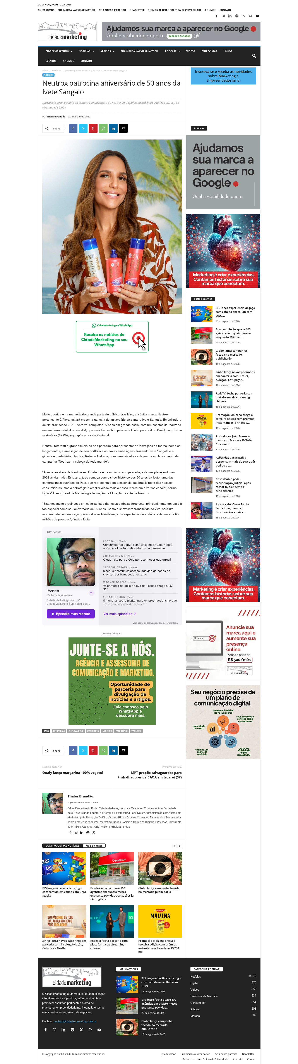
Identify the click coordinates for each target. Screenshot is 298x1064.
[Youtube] (257, 16)
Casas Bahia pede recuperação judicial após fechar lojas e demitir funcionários (233, 485)
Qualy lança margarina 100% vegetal (72, 772)
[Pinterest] (93, 128)
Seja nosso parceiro (112, 10)
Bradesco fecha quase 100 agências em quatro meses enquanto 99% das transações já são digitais (112, 893)
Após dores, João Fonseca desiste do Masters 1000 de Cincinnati (234, 440)
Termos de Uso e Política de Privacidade (174, 10)
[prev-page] (174, 846)
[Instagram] (223, 16)
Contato (225, 10)
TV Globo (136, 731)
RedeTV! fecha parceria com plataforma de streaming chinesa (109, 944)
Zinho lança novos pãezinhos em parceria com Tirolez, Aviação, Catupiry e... (235, 376)
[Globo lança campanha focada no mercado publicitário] (160, 868)
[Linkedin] (230, 16)
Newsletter (137, 10)
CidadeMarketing (57, 51)
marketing (93, 731)
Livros (228, 51)
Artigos (105, 51)
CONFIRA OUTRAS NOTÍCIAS (62, 845)
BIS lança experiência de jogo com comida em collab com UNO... (235, 312)
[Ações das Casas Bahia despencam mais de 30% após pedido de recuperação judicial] (201, 464)
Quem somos (46, 10)
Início (45, 70)
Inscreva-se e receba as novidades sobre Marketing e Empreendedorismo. (223, 76)
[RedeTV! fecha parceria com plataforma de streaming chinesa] (112, 921)
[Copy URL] (143, 128)
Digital (194, 983)
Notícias (84, 51)
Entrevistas (209, 51)
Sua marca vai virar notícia (77, 10)
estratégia (59, 731)
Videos (190, 51)
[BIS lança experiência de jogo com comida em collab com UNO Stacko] (64, 868)
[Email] (123, 128)
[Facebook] (216, 16)
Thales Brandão (56, 116)
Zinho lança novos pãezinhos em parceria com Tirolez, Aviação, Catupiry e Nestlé (64, 944)
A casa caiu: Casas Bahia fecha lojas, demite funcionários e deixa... (232, 508)
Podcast (170, 51)
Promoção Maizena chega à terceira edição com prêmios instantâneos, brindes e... (235, 419)
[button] (254, 56)
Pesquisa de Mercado (204, 996)
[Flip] (133, 128)
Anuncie (210, 10)
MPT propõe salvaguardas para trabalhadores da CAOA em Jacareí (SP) (150, 774)
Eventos (51, 60)
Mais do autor (94, 845)
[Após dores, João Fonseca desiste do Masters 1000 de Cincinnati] (201, 442)
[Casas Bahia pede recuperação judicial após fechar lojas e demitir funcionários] (201, 485)
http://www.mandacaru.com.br (83, 802)
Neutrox (107, 731)
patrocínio (122, 731)
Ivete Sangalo (76, 731)
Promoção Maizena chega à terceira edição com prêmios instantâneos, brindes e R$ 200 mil (158, 946)
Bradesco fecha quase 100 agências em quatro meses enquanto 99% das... (233, 333)
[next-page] (180, 846)
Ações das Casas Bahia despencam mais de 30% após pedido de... (235, 461)
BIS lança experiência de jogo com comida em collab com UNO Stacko (64, 891)
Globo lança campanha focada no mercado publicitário (159, 890)
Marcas (195, 1016)
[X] (243, 16)
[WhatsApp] (250, 16)
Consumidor (198, 1002)
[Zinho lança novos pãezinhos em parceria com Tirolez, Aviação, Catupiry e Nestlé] (64, 921)
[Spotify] (237, 16)
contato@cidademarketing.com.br (75, 1021)
